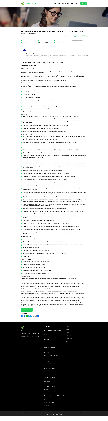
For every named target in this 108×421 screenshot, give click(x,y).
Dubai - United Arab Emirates (77, 40)
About (76, 3)
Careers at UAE (31, 3)
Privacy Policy (69, 338)
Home (55, 3)
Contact (67, 332)
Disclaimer (68, 335)
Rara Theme (48, 414)
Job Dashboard (65, 3)
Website (87, 54)
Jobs (59, 3)
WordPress (59, 414)
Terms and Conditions (70, 341)
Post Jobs (84, 3)
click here (65, 278)
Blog (72, 3)
